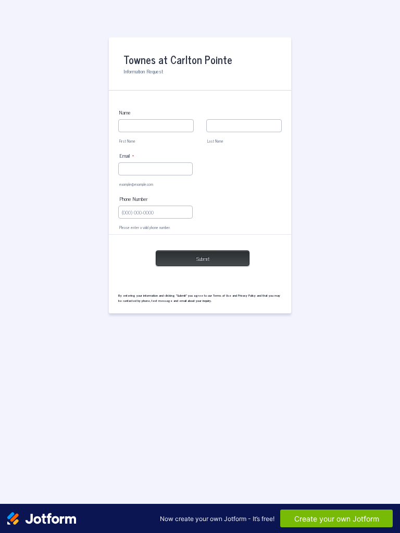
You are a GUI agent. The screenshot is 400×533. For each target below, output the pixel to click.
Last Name (215, 141)
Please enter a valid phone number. (144, 227)
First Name (127, 141)
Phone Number (133, 198)
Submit (202, 258)
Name (125, 112)
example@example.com (136, 184)
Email (126, 155)
